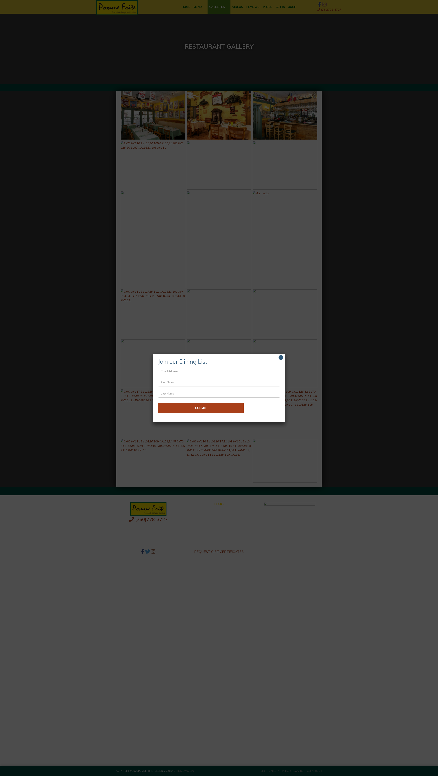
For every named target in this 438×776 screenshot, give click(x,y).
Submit (201, 408)
